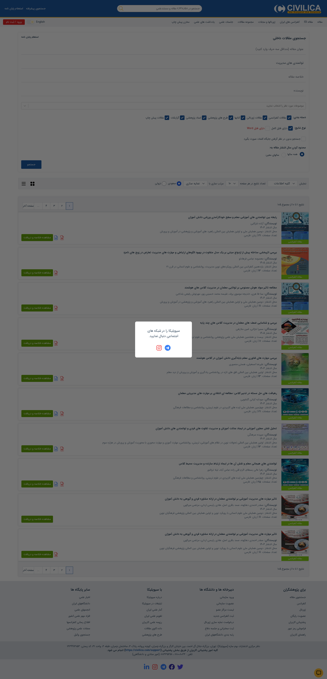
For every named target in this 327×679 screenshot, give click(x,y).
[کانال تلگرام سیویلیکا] (168, 348)
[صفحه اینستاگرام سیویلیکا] (159, 348)
